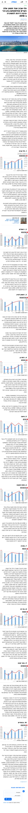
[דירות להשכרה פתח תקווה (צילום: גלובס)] (14, 495)
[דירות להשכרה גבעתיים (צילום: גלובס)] (14, 733)
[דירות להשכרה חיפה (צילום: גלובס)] (14, 427)
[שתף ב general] (2, 2)
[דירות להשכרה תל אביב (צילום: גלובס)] (14, 162)
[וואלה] (14, 2)
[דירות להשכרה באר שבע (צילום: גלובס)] (14, 674)
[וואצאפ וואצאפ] (5, 2)
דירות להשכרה (23, 781)
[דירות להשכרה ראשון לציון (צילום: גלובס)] (14, 305)
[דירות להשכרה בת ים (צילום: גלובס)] (14, 619)
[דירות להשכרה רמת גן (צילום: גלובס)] (14, 368)
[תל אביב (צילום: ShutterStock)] (14, 45)
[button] (22, 2)
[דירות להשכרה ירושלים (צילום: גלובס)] (14, 240)
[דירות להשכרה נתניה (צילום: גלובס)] (14, 557)
